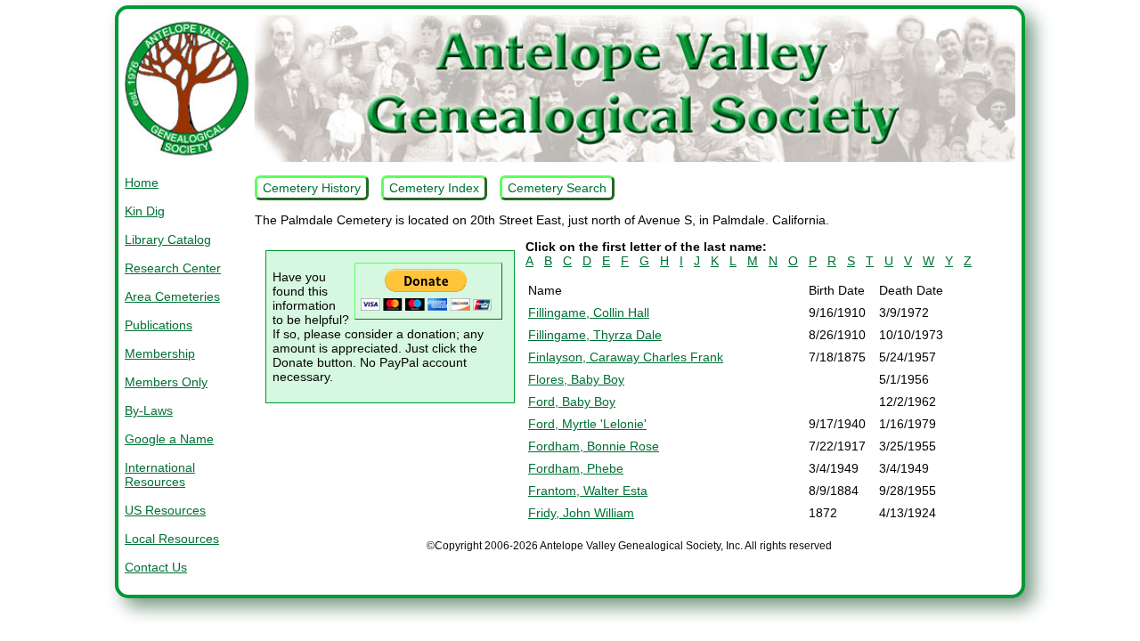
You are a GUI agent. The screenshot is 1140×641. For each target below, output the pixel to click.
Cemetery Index (434, 188)
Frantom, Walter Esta (587, 490)
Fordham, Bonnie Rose (593, 446)
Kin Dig (145, 211)
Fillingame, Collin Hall (588, 312)
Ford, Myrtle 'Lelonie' (587, 424)
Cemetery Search (557, 188)
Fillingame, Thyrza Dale (595, 335)
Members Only (166, 382)
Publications (158, 325)
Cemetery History (312, 188)
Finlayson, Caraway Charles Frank (625, 357)
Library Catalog (168, 239)
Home (142, 182)
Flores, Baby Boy (576, 379)
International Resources (160, 474)
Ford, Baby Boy (571, 401)
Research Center (173, 268)
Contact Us (156, 567)
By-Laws (149, 410)
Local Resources (172, 538)
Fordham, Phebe (575, 468)
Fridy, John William (581, 513)
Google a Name (169, 439)
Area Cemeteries (172, 296)
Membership (160, 353)
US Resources (165, 510)
